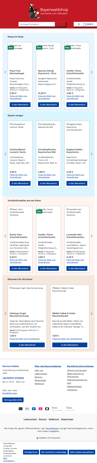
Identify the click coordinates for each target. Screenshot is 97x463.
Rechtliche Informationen (80, 366)
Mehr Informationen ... (9, 459)
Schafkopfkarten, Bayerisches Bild (47, 150)
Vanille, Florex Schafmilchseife (75, 72)
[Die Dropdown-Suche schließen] (63, 24)
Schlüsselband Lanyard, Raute (18, 150)
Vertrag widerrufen (13, 400)
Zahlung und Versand (76, 370)
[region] (48, 72)
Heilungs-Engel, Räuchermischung (19, 314)
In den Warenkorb (20, 104)
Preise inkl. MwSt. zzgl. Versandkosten (18, 97)
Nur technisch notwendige (54, 452)
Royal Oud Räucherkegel (17, 72)
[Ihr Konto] (79, 24)
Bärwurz (38, 377)
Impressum (72, 390)
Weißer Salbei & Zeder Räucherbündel (63, 314)
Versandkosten (52, 428)
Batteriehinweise (74, 386)
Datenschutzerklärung (77, 380)
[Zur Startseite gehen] (48, 11)
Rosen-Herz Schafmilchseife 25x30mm (18, 236)
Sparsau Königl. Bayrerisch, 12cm (47, 72)
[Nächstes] (91, 72)
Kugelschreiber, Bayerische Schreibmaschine (75, 150)
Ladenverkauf (41, 374)
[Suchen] (57, 24)
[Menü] (5, 24)
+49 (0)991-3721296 (13, 378)
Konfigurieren (31, 452)
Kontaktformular (9, 393)
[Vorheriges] (5, 72)
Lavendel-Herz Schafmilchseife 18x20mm (75, 236)
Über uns (39, 370)
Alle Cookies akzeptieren (82, 452)
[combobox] (36, 24)
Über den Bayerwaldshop (48, 366)
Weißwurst (39, 384)
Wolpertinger (40, 380)
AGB (69, 383)
